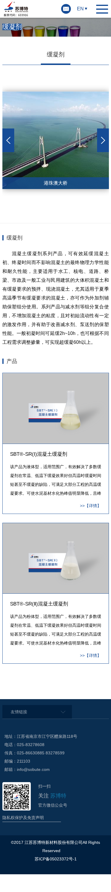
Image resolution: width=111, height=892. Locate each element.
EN (80, 8)
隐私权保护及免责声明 (23, 817)
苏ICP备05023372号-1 (56, 859)
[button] (8, 140)
